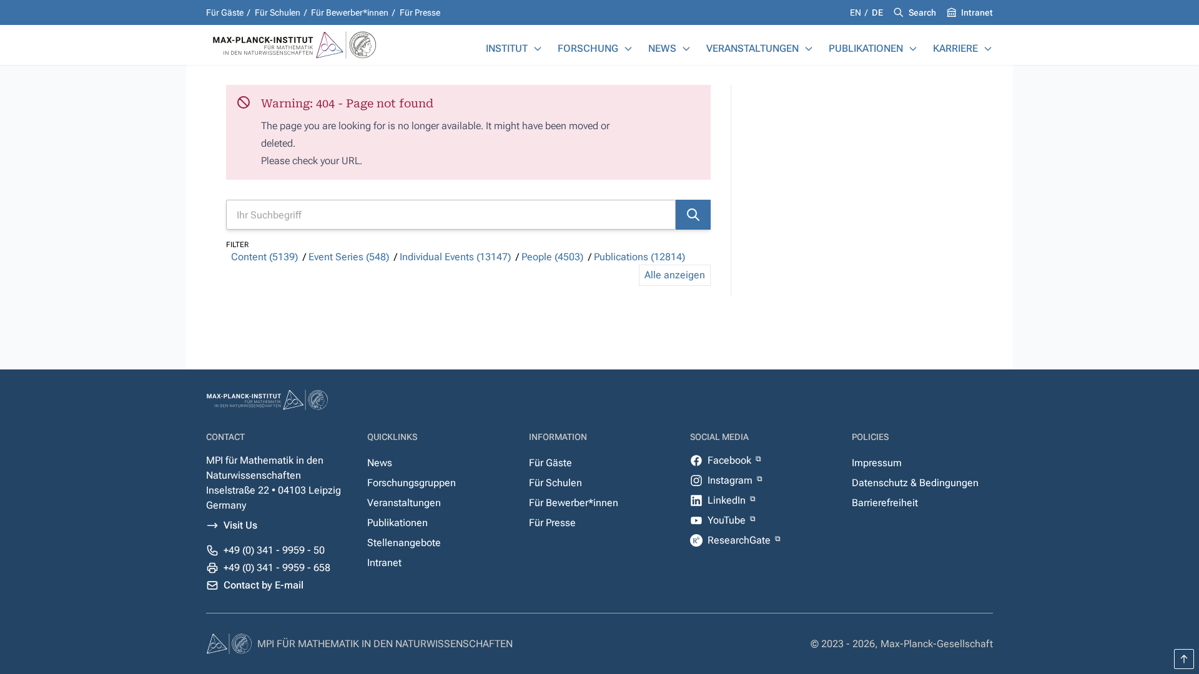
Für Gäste (225, 12)
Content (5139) (264, 257)
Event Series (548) (348, 257)
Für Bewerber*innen (349, 12)
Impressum (877, 463)
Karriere (955, 48)
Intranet (977, 12)
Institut (507, 48)
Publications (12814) (639, 257)
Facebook (731, 460)
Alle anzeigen (674, 275)
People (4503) (552, 257)
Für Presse (420, 12)
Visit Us (240, 525)
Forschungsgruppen (411, 483)
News (662, 48)
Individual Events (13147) (455, 257)
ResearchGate (740, 540)
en (856, 12)
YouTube (728, 520)
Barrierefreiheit (885, 503)
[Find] (693, 215)
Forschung (588, 48)
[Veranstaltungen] (809, 48)
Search (922, 12)
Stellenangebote (404, 543)
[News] (686, 48)
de (877, 12)
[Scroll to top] (1184, 659)
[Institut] (538, 48)
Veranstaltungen (752, 48)
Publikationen (866, 48)
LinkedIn (728, 500)
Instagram (731, 480)
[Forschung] (628, 48)
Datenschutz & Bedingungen (915, 483)
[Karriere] (988, 48)
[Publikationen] (913, 48)
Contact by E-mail (263, 585)
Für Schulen (277, 12)
